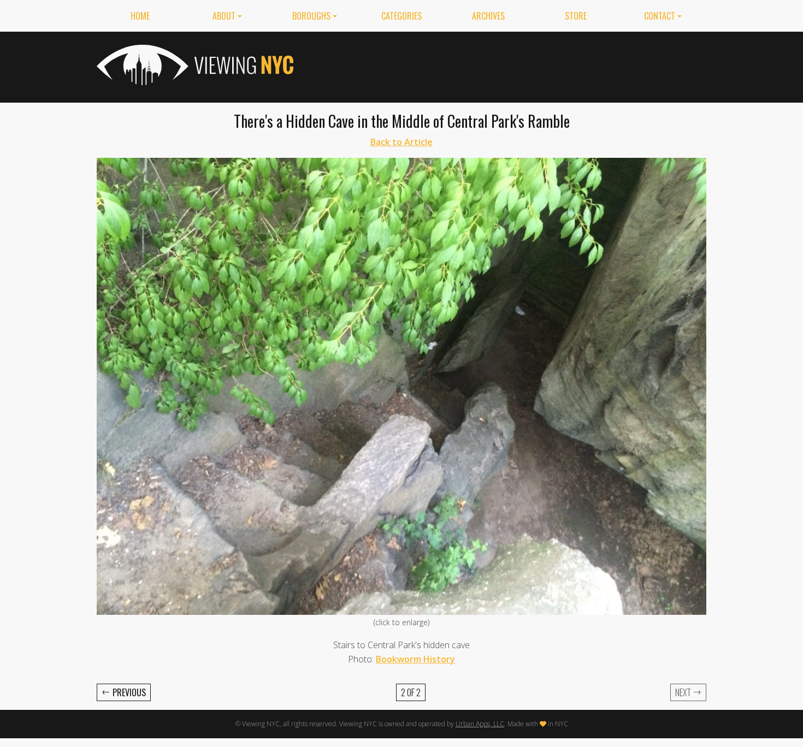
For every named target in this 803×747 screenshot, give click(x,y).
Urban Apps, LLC (480, 723)
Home (140, 15)
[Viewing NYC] (194, 65)
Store (576, 15)
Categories (401, 15)
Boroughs (311, 15)
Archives (488, 15)
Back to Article (401, 142)
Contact (659, 15)
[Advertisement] (507, 65)
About (223, 15)
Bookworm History (415, 659)
